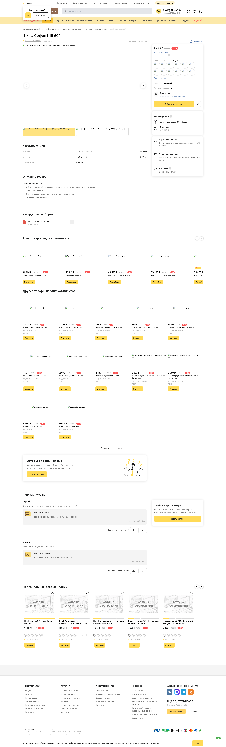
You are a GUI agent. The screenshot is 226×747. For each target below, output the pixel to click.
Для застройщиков (105, 701)
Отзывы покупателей (141, 697)
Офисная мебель (69, 708)
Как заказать (62, 3)
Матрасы (65, 712)
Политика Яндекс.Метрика (144, 714)
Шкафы (64, 701)
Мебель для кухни (69, 690)
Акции (196, 20)
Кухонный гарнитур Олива (76, 275)
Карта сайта (137, 717)
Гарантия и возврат (100, 3)
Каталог (29, 694)
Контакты (29, 712)
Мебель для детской (70, 705)
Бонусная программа (165, 3)
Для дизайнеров (103, 697)
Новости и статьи (120, 3)
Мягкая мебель (68, 694)
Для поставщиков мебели (108, 694)
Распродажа (30, 20)
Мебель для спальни (70, 697)
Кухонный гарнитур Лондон (34, 275)
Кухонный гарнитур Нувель (119, 275)
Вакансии (100, 705)
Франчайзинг (102, 690)
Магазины (194, 711)
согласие (133, 743)
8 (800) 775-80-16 (172, 10)
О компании (137, 690)
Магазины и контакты (141, 3)
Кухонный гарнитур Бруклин (163, 275)
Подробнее (28, 282)
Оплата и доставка (80, 3)
